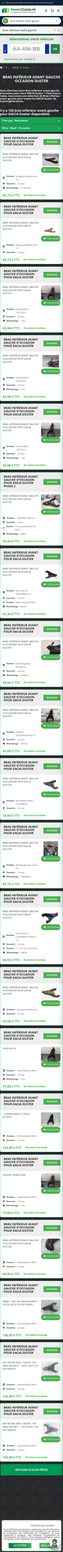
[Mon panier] (52, 10)
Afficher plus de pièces (31, 1470)
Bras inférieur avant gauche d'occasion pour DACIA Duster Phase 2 (21, 481)
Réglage (47, 1545)
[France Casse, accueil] (19, 10)
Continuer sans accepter (43, 1525)
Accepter (20, 1545)
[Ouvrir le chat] (54, 1545)
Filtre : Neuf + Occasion (31, 128)
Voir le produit (53, 169)
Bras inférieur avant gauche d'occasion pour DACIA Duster (21, 141)
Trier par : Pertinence (31, 121)
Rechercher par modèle (19, 59)
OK (55, 49)
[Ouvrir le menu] (58, 10)
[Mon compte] (46, 10)
